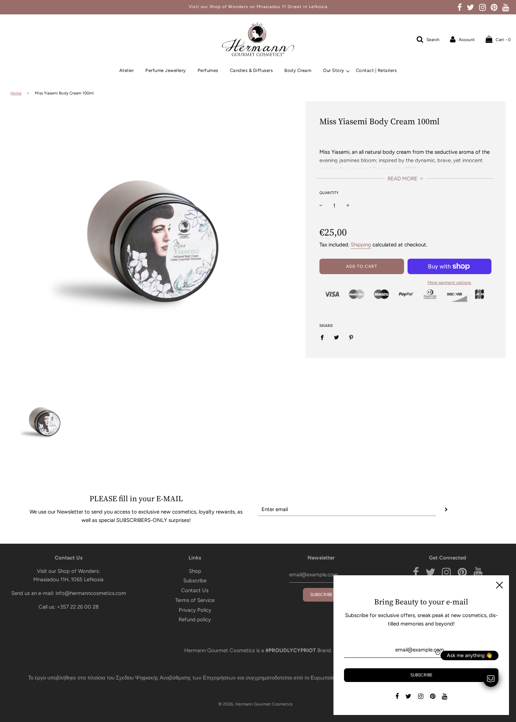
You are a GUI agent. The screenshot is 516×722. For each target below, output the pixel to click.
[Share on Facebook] (324, 337)
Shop (195, 571)
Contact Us (195, 590)
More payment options (449, 282)
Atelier (126, 70)
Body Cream (297, 70)
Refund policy (195, 619)
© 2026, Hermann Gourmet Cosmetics (255, 704)
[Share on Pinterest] (351, 337)
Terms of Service (194, 600)
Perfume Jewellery (165, 70)
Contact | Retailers (376, 70)
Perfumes (208, 70)
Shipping (361, 244)
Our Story (333, 70)
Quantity (329, 193)
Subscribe (194, 580)
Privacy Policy (195, 610)
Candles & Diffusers (251, 70)
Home (16, 93)
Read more (403, 178)
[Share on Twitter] (336, 337)
